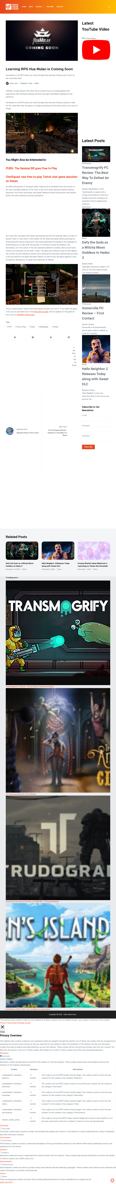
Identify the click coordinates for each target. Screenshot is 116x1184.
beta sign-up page (41, 312)
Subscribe (88, 447)
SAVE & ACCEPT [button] (6, 1182)
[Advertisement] (42, 216)
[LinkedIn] (69, 337)
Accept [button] (28, 1023)
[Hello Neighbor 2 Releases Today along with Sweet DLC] (58, 551)
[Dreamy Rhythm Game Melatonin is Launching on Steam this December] (94, 551)
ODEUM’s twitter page (26, 315)
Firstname (86, 426)
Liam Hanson (89, 189)
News (31, 6)
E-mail (84, 415)
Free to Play (20, 327)
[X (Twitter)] (33, 337)
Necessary (6, 1056)
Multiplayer (43, 327)
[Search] (109, 7)
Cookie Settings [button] (17, 1023)
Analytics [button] (3, 1150)
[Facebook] (15, 337)
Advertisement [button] (6, 1161)
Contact (59, 6)
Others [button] (2, 1173)
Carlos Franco (89, 390)
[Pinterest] (51, 337)
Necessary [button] (4, 1053)
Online (55, 327)
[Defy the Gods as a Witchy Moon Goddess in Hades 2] (22, 551)
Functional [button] (4, 1125)
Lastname (86, 436)
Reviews (39, 6)
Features (50, 6)
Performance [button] (5, 1137)
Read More (86, 207)
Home (24, 6)
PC (83, 163)
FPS (9, 327)
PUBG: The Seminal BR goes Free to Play (31, 168)
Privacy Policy (5, 1023)
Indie (32, 327)
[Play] (96, 50)
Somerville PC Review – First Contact (93, 313)
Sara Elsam (88, 264)
